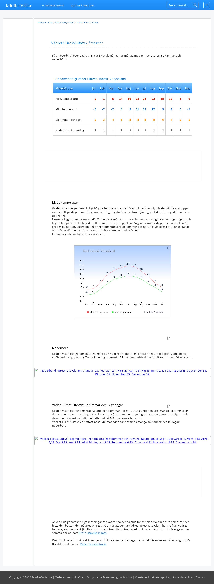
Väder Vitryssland (64, 22)
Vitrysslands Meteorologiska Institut (109, 577)
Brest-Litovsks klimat (93, 533)
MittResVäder (18, 5)
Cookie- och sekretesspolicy (152, 577)
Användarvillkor (182, 577)
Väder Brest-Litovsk (93, 544)
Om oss (200, 577)
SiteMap (79, 577)
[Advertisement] (18, 70)
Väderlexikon (63, 577)
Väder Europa (45, 22)
